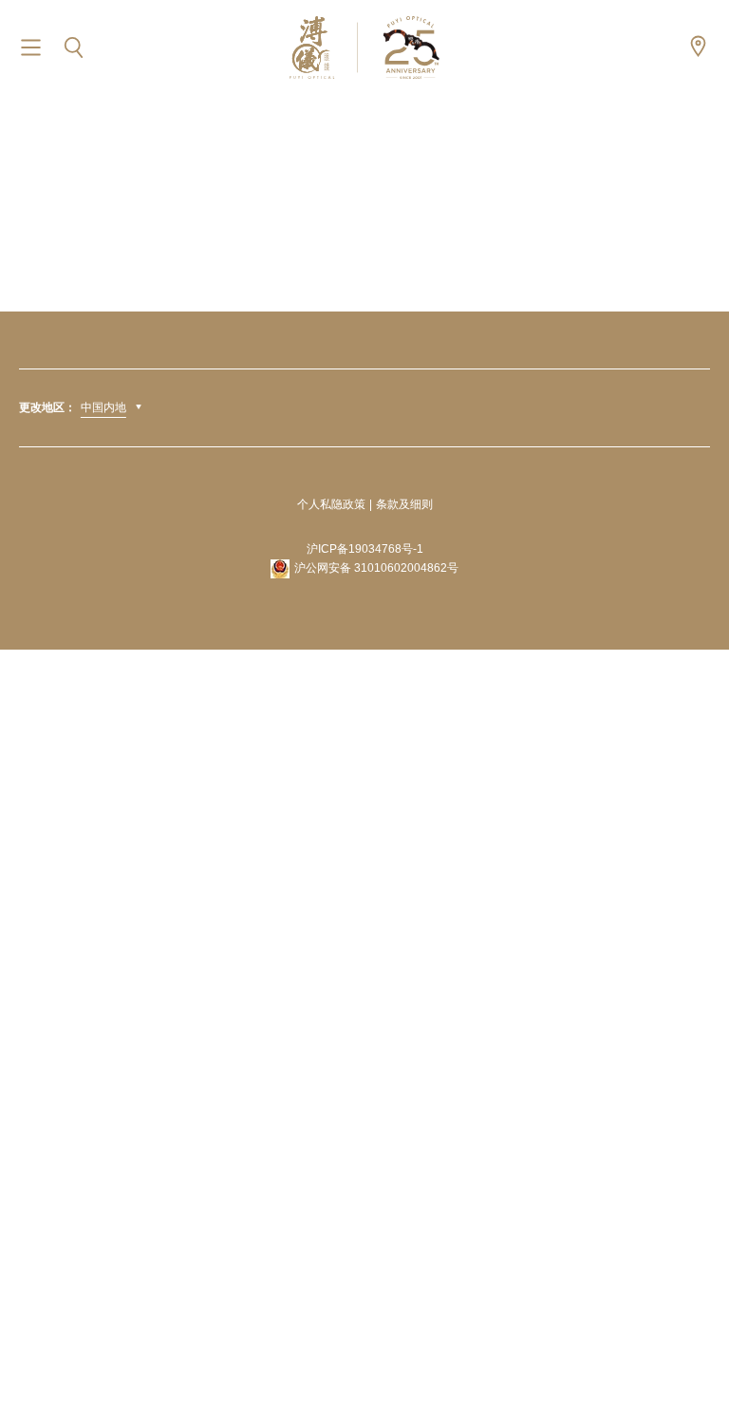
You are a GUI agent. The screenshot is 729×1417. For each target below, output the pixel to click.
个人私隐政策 (331, 504)
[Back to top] (691, 1360)
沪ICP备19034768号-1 (365, 549)
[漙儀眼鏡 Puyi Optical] (364, 47)
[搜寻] (73, 48)
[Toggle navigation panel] (31, 48)
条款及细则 (404, 504)
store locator (698, 46)
